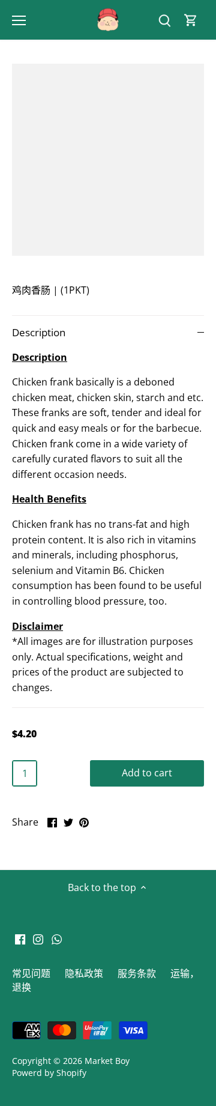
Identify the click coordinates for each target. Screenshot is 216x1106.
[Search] (164, 20)
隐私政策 (84, 973)
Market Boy (107, 1060)
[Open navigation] (19, 20)
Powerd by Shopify (49, 1072)
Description (38, 332)
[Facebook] (20, 938)
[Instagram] (38, 938)
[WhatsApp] (57, 938)
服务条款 (137, 973)
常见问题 (31, 973)
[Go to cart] (191, 20)
